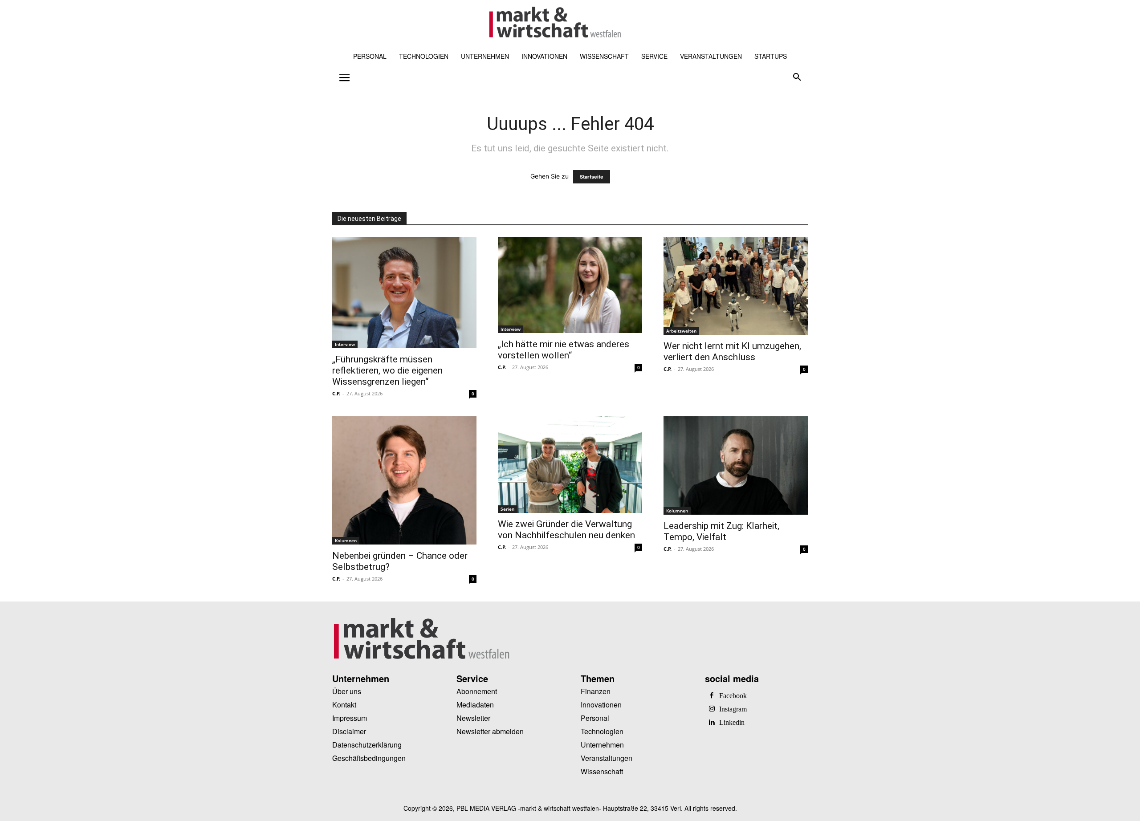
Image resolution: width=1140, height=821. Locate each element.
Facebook (733, 695)
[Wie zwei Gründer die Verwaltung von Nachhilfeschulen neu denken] (570, 464)
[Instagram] (711, 709)
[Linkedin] (711, 722)
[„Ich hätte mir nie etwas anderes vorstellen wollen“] (570, 285)
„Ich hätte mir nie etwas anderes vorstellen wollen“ (563, 350)
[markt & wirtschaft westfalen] (555, 22)
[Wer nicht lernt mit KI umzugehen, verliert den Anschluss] (736, 286)
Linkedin (732, 722)
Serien (507, 509)
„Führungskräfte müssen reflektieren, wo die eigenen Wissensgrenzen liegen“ (387, 370)
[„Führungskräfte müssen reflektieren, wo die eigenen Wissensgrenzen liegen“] (404, 293)
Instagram (733, 709)
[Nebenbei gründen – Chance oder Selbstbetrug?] (404, 480)
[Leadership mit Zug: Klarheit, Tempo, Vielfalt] (736, 465)
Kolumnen (346, 540)
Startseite (591, 177)
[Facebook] (711, 696)
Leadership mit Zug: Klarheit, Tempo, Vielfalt (721, 531)
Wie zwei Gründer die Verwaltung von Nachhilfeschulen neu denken (566, 530)
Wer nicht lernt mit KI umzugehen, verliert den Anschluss (732, 351)
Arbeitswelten (681, 331)
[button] (797, 77)
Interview (345, 344)
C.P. (336, 393)
